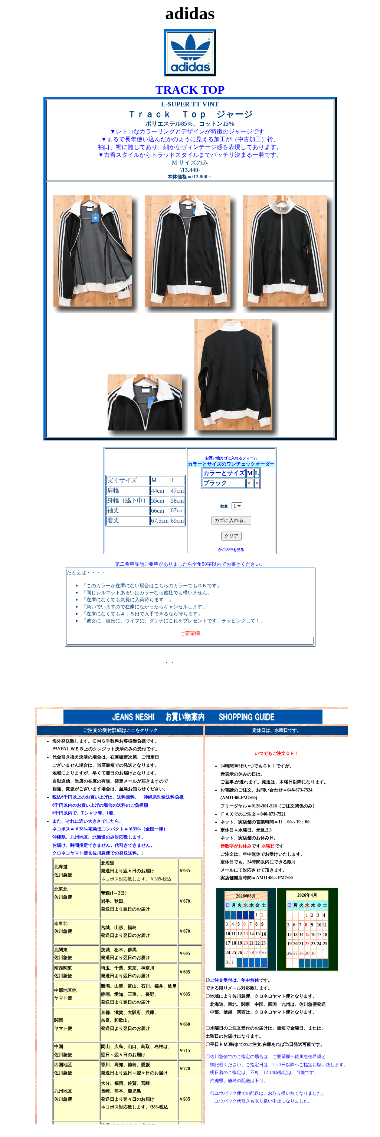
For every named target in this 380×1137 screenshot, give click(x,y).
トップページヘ (196, 663)
